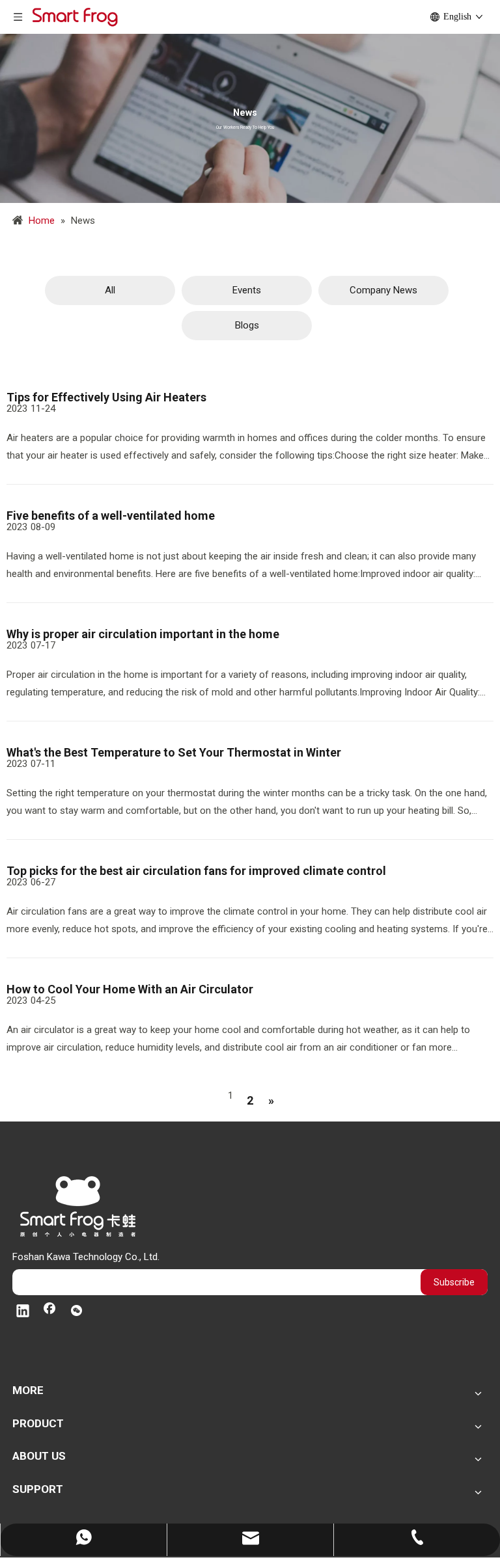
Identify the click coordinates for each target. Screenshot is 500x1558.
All (110, 290)
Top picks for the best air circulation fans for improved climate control (196, 871)
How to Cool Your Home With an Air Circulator (130, 989)
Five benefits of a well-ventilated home (111, 515)
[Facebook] (49, 1312)
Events (246, 290)
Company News (383, 290)
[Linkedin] (22, 1312)
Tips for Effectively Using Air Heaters (106, 397)
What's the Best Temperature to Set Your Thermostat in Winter (174, 752)
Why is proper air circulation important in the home (143, 634)
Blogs (247, 325)
